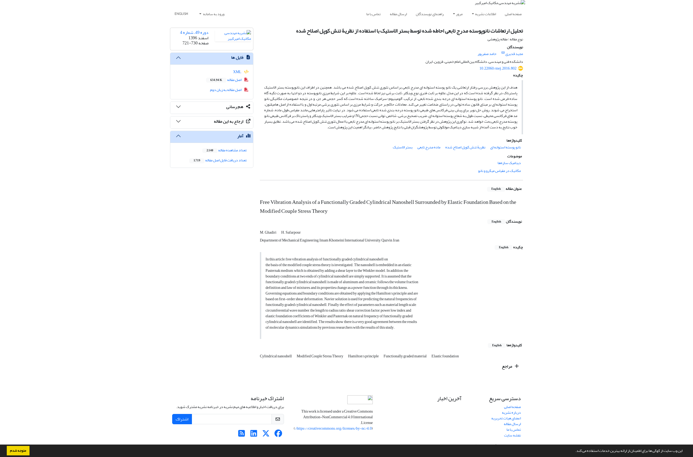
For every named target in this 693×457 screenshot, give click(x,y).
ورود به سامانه (213, 14)
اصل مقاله (226, 79)
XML (237, 72)
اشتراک (182, 419)
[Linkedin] (254, 435)
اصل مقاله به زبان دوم (226, 89)
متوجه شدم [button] (18, 450)
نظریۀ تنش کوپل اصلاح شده (465, 147)
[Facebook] (278, 435)
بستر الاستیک (403, 147)
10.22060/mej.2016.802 (498, 68)
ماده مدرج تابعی (428, 147)
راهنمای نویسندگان (430, 14)
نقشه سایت (512, 435)
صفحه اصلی (513, 14)
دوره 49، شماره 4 (194, 32)
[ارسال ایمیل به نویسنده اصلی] (503, 53)
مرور (459, 14)
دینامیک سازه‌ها (509, 163)
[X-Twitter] (266, 435)
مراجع (507, 366)
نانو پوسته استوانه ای (505, 147)
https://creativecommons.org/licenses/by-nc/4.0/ (333, 428)
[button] (574, 451)
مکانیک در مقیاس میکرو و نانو (499, 170)
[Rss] (241, 435)
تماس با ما (373, 14)
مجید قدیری (514, 53)
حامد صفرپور (487, 53)
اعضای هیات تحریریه (506, 418)
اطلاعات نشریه (485, 14)
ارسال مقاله (398, 14)
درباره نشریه (511, 412)
